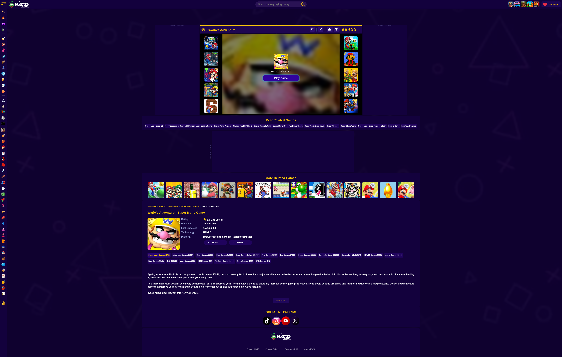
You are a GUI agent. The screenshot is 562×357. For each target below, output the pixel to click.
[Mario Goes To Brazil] (211, 90)
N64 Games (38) (205, 261)
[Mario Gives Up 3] (192, 190)
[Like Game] (330, 29)
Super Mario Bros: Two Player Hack (288, 126)
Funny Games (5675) (307, 255)
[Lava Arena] (536, 4)
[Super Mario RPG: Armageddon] (351, 106)
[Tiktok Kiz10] (267, 320)
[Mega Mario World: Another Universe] (351, 90)
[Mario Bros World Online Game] (351, 59)
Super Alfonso (333, 126)
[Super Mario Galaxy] (211, 43)
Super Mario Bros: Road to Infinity (372, 126)
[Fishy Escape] (281, 190)
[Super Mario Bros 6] (211, 106)
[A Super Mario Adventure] (174, 190)
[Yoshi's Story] (299, 190)
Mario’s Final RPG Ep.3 (242, 126)
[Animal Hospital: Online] (511, 4)
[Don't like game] (337, 29)
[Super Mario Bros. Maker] (351, 75)
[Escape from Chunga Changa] (524, 4)
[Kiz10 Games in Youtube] (285, 320)
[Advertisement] (281, 16)
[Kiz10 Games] (281, 336)
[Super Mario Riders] (156, 190)
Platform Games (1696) (224, 261)
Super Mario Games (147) (159, 255)
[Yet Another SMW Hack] (245, 190)
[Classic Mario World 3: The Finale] (317, 190)
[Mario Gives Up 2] (210, 190)
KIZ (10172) (172, 261)
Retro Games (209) (245, 261)
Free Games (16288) (224, 255)
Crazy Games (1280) (205, 255)
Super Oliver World (348, 126)
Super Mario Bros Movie (315, 126)
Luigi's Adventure (408, 126)
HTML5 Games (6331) (373, 255)
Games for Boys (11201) (329, 255)
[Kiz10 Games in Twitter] (295, 320)
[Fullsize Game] (320, 29)
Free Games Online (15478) (247, 255)
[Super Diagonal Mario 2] (263, 190)
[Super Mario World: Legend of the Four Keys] (211, 75)
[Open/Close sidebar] (4, 4)
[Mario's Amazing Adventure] (227, 190)
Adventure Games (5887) (183, 255)
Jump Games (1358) (393, 255)
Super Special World (262, 126)
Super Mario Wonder (222, 126)
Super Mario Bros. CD (154, 126)
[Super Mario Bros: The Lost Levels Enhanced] (335, 190)
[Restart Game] (312, 29)
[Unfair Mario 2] (370, 190)
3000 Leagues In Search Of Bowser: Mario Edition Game (189, 126)
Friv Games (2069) (269, 255)
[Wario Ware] (352, 190)
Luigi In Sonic (393, 126)
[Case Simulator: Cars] (517, 4)
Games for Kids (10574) (351, 255)
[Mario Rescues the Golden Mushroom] (388, 190)
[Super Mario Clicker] (351, 43)
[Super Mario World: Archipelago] (406, 190)
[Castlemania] (211, 59)
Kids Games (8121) (156, 261)
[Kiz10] (23, 4)
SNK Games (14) (263, 261)
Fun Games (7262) (287, 255)
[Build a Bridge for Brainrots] (530, 4)
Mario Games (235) (188, 261)
